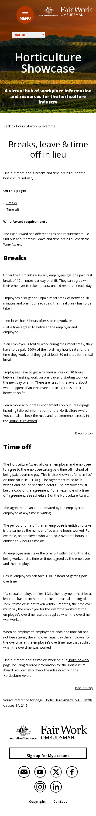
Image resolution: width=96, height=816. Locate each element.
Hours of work (78, 660)
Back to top (84, 433)
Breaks (11, 203)
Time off (12, 209)
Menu (25, 18)
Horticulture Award (23, 421)
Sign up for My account (48, 755)
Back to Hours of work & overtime (29, 126)
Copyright (37, 801)
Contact (60, 801)
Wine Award (12, 244)
